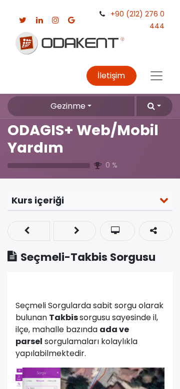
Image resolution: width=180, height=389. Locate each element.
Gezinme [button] (68, 106)
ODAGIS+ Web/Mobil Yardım (83, 139)
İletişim (111, 75)
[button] (154, 106)
